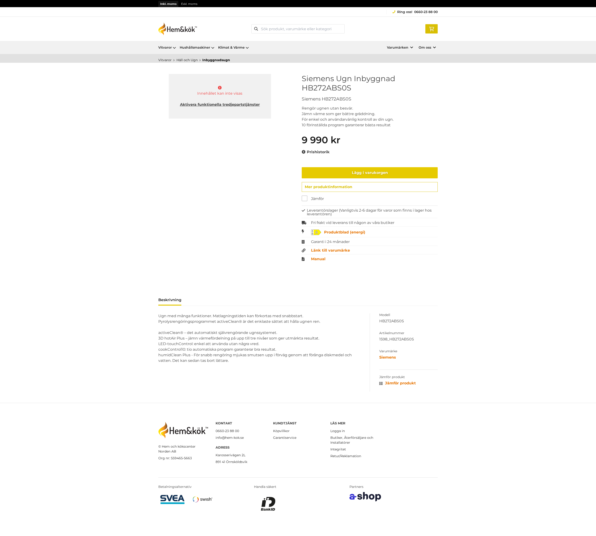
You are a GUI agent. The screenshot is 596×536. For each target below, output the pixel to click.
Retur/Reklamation (345, 456)
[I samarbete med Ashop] (365, 496)
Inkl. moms (168, 4)
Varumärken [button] (397, 47)
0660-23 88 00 (426, 12)
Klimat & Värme (231, 47)
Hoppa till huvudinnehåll (296, 6)
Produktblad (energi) (344, 232)
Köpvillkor (281, 431)
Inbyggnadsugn (216, 60)
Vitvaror (165, 47)
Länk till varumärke (330, 250)
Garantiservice (284, 438)
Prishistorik (318, 152)
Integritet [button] (338, 449)
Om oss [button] (425, 47)
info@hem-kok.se (230, 438)
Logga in (337, 431)
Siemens (387, 357)
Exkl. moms (189, 4)
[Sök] (256, 28)
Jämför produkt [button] (400, 383)
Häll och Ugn (187, 60)
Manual (318, 259)
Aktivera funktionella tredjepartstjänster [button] (220, 104)
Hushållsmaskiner (195, 47)
